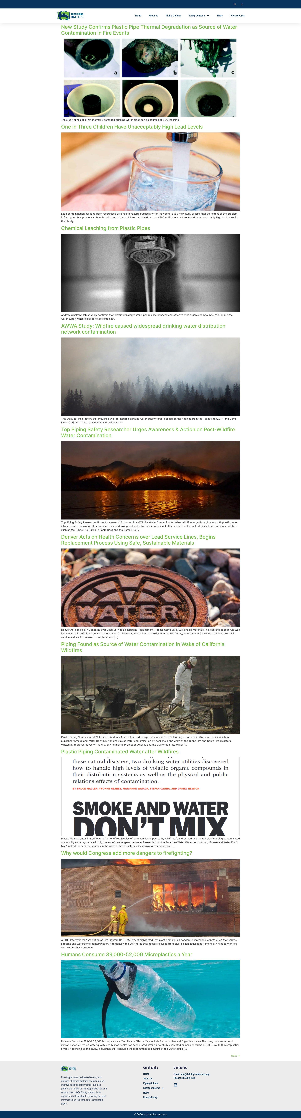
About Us (153, 15)
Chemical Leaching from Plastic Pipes (105, 228)
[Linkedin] (175, 1085)
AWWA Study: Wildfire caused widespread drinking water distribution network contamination (143, 329)
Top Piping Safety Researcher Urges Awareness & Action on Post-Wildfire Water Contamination (148, 432)
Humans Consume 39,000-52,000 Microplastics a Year (126, 954)
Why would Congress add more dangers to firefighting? (126, 853)
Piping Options (173, 15)
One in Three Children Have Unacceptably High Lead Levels (132, 127)
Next (235, 1055)
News (220, 15)
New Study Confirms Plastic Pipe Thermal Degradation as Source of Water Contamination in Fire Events (149, 30)
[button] (234, 4)
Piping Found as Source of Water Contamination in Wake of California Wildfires (142, 647)
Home (138, 15)
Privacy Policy (237, 15)
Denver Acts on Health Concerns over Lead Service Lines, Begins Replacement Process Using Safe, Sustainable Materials (138, 540)
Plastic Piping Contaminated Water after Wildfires (120, 752)
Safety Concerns (197, 15)
